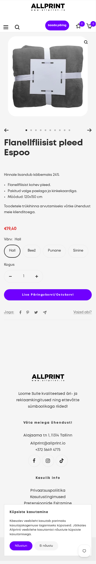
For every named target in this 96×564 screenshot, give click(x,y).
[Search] (17, 27)
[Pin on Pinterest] (27, 312)
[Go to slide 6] (50, 130)
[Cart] (89, 27)
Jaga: (9, 312)
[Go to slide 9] (64, 130)
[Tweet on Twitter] (36, 312)
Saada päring (57, 25)
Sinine (78, 250)
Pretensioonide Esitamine (48, 503)
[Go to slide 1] (26, 130)
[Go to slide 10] (69, 130)
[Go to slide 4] (40, 130)
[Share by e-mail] (45, 312)
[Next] (89, 130)
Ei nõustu (46, 546)
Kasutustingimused (48, 497)
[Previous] (6, 130)
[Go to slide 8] (60, 130)
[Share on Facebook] (20, 312)
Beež (32, 250)
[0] (78, 27)
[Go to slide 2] (31, 130)
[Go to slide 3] (36, 130)
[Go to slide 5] (45, 130)
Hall (12, 250)
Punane (54, 250)
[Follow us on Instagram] (48, 461)
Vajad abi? (82, 312)
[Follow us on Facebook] (34, 461)
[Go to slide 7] (55, 130)
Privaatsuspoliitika (47, 490)
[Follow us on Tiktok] (62, 461)
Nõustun (21, 546)
